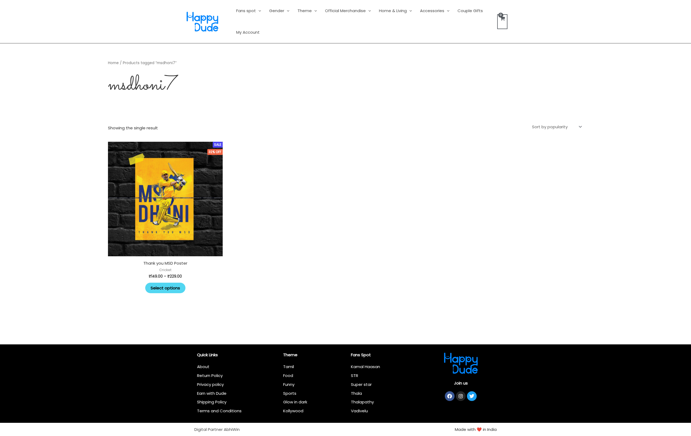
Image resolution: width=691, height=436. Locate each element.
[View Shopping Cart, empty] (502, 21)
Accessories (432, 10)
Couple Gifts (470, 10)
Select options (165, 288)
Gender (276, 10)
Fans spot (246, 10)
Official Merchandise (345, 10)
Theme (304, 10)
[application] (258, 10)
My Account (248, 32)
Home (113, 62)
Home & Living (393, 10)
